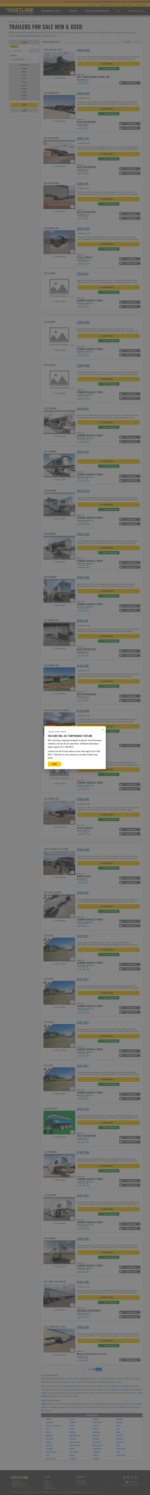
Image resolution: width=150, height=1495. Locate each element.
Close (54, 764)
